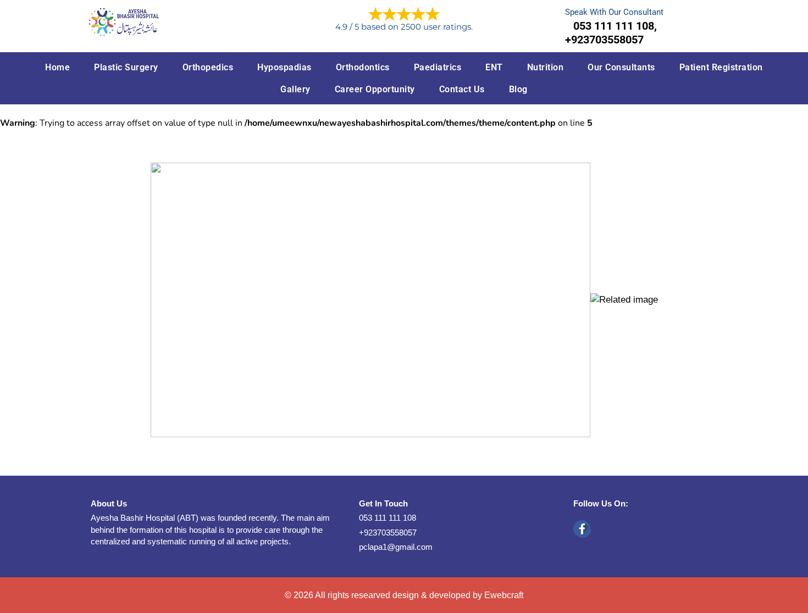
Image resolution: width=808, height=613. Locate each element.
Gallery (295, 89)
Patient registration (721, 67)
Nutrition (545, 67)
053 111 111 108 (387, 517)
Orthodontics (363, 67)
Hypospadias (284, 67)
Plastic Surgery (126, 67)
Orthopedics (208, 67)
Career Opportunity (375, 89)
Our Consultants (621, 67)
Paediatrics (438, 67)
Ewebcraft (503, 595)
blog (518, 89)
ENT (494, 67)
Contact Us (462, 89)
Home (57, 67)
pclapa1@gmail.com (396, 546)
